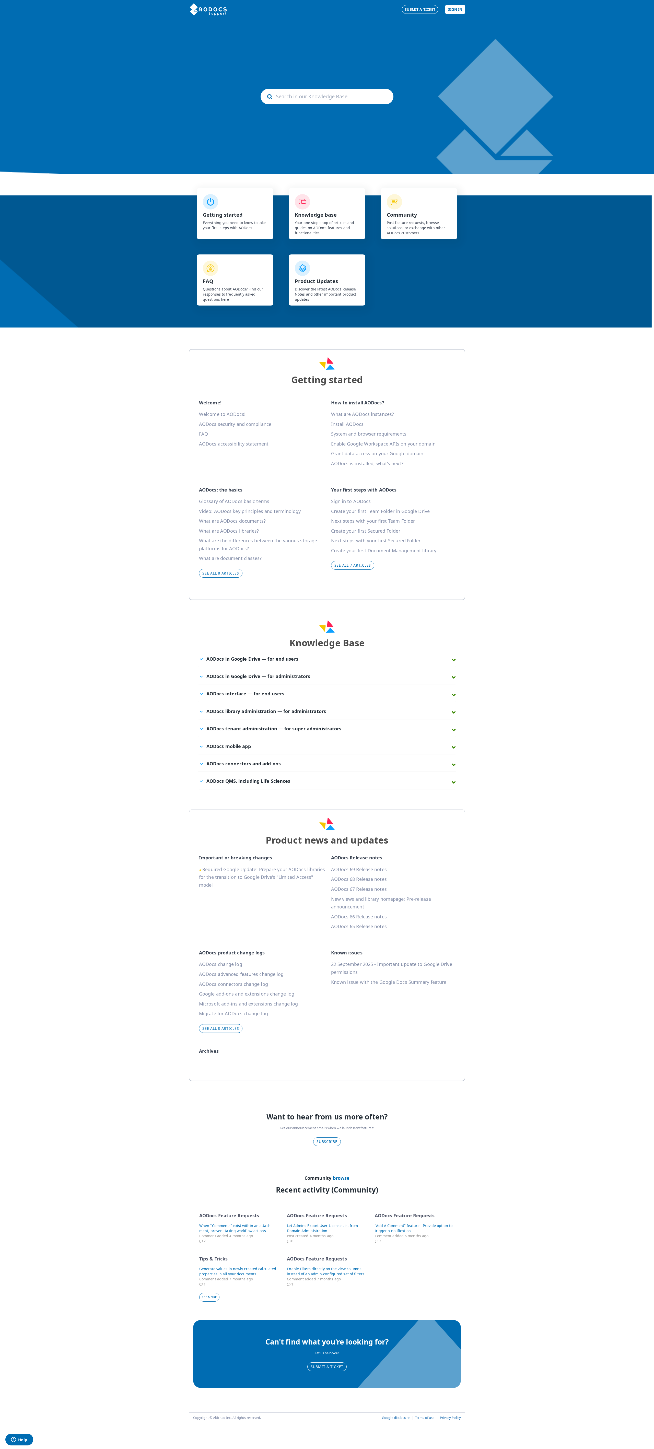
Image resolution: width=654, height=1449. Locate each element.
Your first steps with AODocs (364, 490)
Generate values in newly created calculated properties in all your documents (237, 1271)
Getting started (327, 379)
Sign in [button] (455, 9)
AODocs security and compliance (235, 424)
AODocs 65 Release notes (359, 926)
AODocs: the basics (220, 490)
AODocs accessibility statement (233, 444)
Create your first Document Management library (384, 550)
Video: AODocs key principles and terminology (250, 511)
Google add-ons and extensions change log (246, 994)
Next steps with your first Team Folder (373, 521)
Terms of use (424, 1417)
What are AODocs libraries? (229, 531)
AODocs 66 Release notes (359, 917)
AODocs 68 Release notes (359, 879)
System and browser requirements (369, 434)
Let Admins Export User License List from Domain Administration (322, 1228)
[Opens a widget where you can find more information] (19, 1440)
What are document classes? (230, 558)
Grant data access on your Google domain (377, 453)
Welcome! (210, 403)
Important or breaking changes (235, 858)
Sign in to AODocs (351, 501)
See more (210, 1297)
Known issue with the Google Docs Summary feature (389, 982)
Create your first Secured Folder (365, 531)
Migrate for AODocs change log (233, 1013)
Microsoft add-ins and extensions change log (248, 1004)
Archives (209, 1051)
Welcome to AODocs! (222, 414)
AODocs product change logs (232, 953)
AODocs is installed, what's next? (367, 463)
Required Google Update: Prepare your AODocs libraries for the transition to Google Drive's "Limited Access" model (262, 877)
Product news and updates (327, 840)
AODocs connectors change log (233, 984)
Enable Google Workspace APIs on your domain (383, 444)
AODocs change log (220, 964)
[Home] (208, 9)
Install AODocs (347, 424)
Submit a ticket (420, 9)
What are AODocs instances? (362, 414)
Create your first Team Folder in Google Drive (380, 511)
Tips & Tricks (213, 1259)
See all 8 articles (220, 573)
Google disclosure (396, 1417)
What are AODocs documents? (232, 521)
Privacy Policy (450, 1417)
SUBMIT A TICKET (327, 1366)
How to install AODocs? (357, 403)
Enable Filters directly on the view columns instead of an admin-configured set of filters (325, 1271)
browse (341, 1178)
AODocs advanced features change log (241, 974)
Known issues (347, 953)
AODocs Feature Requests (229, 1215)
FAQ (203, 434)
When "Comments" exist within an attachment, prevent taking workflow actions (235, 1228)
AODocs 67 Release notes (359, 889)
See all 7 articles (352, 565)
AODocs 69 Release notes (359, 869)
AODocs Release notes (356, 858)
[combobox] (327, 96)
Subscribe (327, 1141)
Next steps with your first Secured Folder (376, 540)
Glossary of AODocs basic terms (234, 501)
